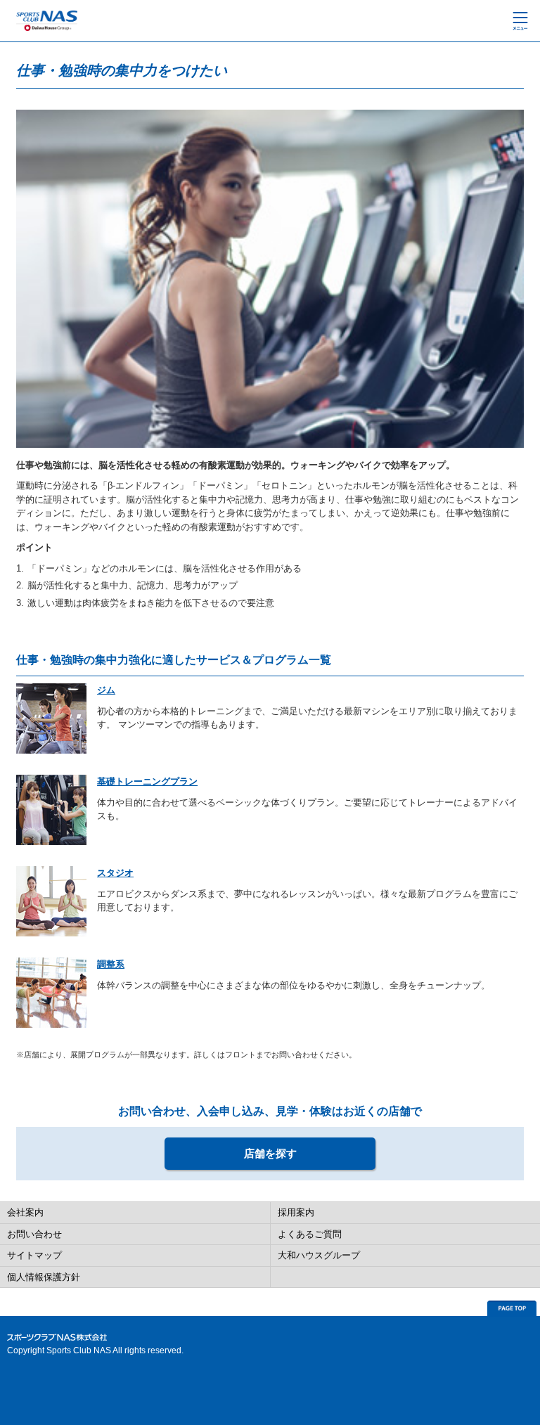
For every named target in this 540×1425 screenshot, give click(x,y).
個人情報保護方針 (43, 1277)
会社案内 (25, 1212)
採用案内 (296, 1212)
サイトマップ (34, 1255)
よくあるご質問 (310, 1234)
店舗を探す (270, 1153)
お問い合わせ (34, 1234)
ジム (106, 690)
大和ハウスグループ (319, 1255)
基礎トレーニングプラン (147, 781)
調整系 (110, 964)
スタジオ (115, 873)
